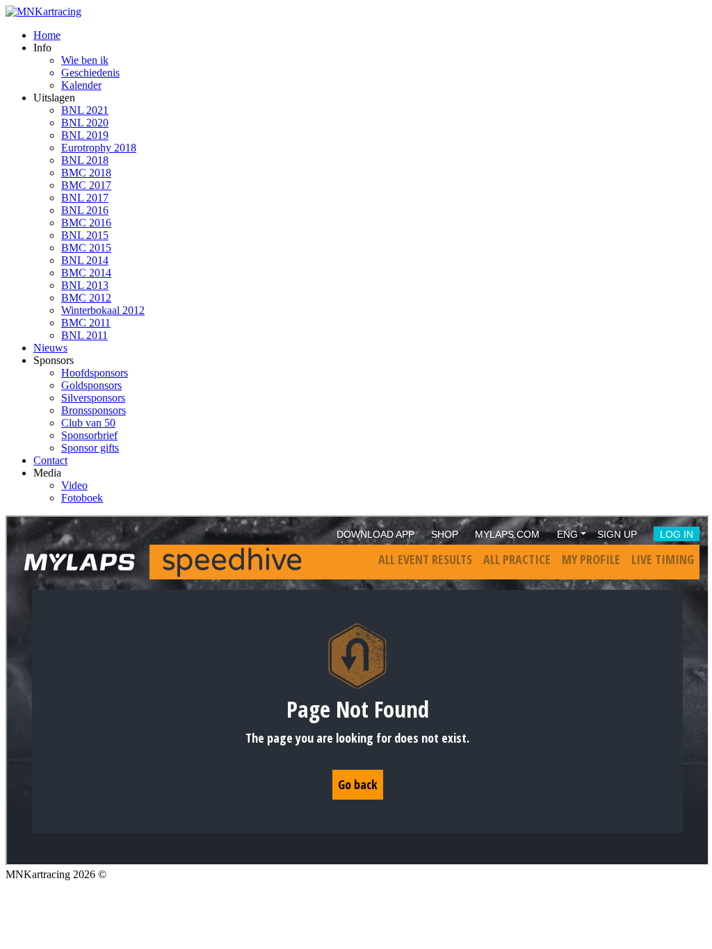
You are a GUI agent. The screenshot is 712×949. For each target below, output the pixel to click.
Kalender (81, 85)
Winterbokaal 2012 (103, 310)
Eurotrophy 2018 (98, 148)
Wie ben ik (84, 60)
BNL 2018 (84, 160)
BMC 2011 (86, 323)
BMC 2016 (86, 223)
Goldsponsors (91, 385)
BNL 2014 (84, 260)
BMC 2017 (86, 185)
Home (46, 35)
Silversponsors (93, 398)
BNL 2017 (84, 198)
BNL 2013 (84, 285)
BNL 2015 (84, 235)
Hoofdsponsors (94, 373)
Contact (50, 460)
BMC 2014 (86, 273)
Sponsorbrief (89, 435)
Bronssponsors (93, 410)
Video (74, 485)
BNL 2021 (84, 110)
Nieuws (50, 348)
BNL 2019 (84, 135)
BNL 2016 (84, 210)
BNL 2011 (84, 335)
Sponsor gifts (90, 448)
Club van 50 (88, 423)
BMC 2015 (86, 248)
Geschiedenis (90, 73)
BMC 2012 (86, 298)
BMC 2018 (86, 173)
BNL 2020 (84, 123)
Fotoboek (82, 498)
